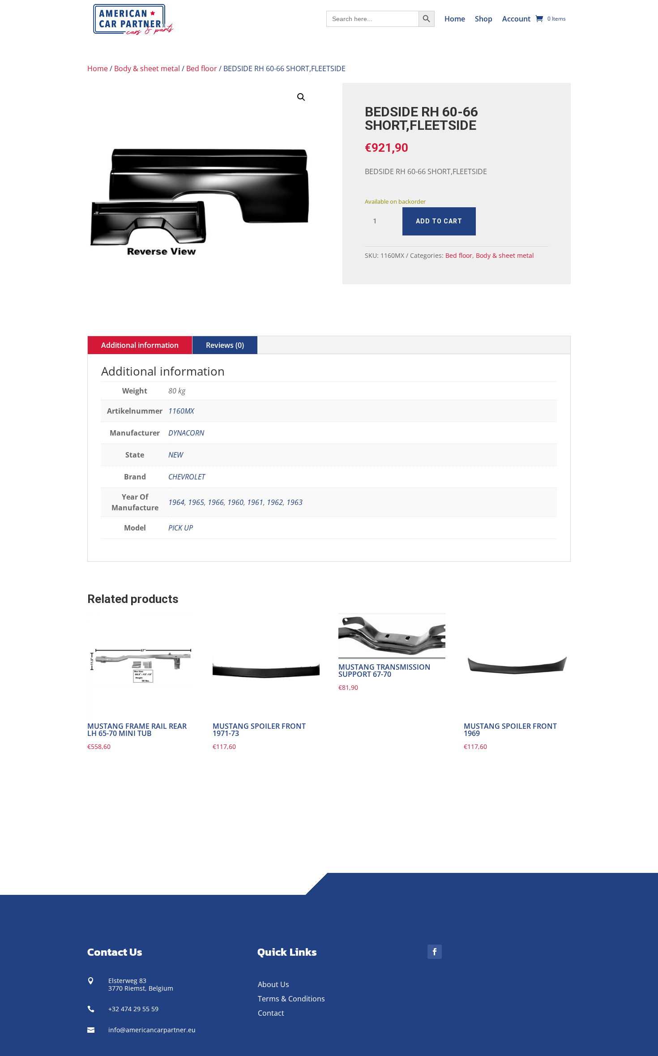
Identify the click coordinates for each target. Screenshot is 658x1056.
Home (454, 19)
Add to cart (439, 221)
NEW (175, 455)
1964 (176, 502)
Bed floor (201, 68)
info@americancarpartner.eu (152, 1030)
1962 (275, 502)
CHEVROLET (186, 477)
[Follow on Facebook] (434, 952)
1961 (255, 502)
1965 (196, 502)
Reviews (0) (225, 345)
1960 (235, 502)
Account (516, 19)
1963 (294, 502)
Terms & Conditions (291, 999)
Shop (483, 19)
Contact (271, 1013)
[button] (301, 97)
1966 (216, 502)
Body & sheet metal (147, 68)
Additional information (140, 345)
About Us (273, 984)
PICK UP (180, 528)
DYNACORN (186, 433)
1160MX (181, 411)
